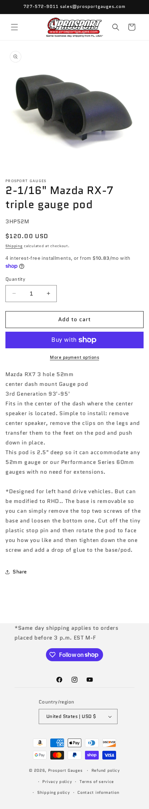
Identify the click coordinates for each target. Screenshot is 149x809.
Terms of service (97, 781)
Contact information (98, 792)
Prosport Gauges (65, 770)
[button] (14, 27)
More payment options (74, 357)
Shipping (14, 246)
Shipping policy (53, 792)
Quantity (15, 279)
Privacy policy (57, 781)
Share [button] (20, 571)
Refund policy (105, 770)
